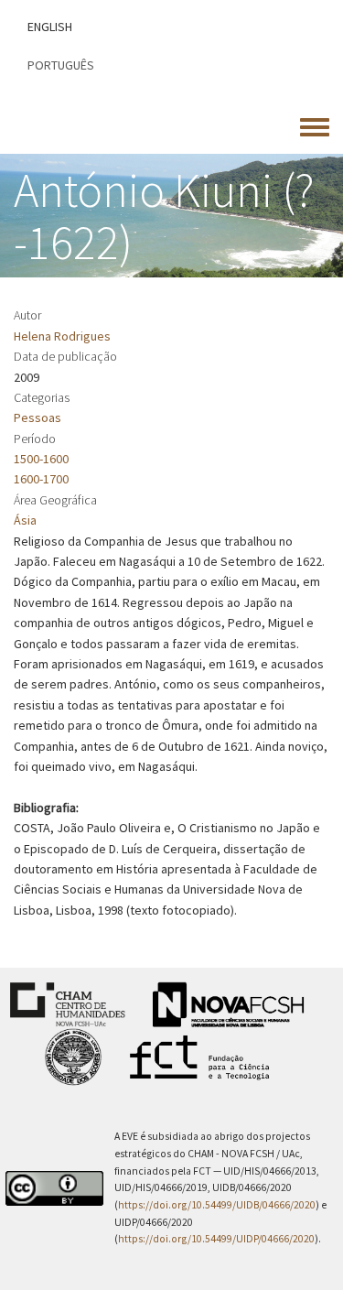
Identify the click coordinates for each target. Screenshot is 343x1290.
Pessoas (37, 417)
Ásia (25, 520)
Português (60, 65)
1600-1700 (41, 479)
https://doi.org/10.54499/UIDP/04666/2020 (216, 1238)
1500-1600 (41, 458)
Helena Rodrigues (62, 336)
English (49, 26)
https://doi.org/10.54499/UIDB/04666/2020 (217, 1204)
